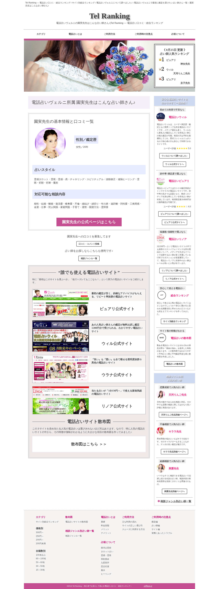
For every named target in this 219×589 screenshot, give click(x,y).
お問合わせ (148, 586)
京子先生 (185, 83)
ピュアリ (171, 60)
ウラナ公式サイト (117, 375)
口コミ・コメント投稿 (89, 244)
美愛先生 (174, 468)
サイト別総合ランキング (174, 321)
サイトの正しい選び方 (132, 525)
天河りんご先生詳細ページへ (174, 415)
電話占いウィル (178, 117)
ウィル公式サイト (117, 343)
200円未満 (41, 543)
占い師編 (156, 525)
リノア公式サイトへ (174, 279)
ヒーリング (106, 574)
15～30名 (40, 570)
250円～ (40, 536)
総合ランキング (180, 295)
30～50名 (40, 566)
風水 (103, 570)
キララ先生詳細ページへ (174, 451)
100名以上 (41, 555)
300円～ (40, 532)
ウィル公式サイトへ (174, 164)
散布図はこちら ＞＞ (89, 444)
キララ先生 (175, 431)
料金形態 (105, 525)
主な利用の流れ (129, 522)
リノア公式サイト (117, 406)
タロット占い (107, 551)
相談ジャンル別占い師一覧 (175, 501)
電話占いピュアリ (179, 180)
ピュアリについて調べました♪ (174, 214)
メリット (105, 529)
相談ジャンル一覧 (89, 258)
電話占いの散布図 (181, 338)
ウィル (169, 69)
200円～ (40, 540)
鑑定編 (155, 522)
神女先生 (185, 63)
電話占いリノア (178, 239)
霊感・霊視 (106, 555)
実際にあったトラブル (162, 533)
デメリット (106, 533)
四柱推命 (105, 559)
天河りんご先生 (181, 73)
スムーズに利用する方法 (133, 529)
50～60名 (40, 562)
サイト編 (156, 529)
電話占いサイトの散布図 (76, 522)
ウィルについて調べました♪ (174, 156)
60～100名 (41, 558)
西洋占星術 (106, 548)
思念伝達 (105, 566)
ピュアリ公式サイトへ (174, 222)
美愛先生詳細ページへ (174, 491)
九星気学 (105, 562)
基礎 (103, 522)
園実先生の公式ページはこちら (89, 222)
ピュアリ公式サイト (117, 309)
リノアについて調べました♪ (174, 270)
